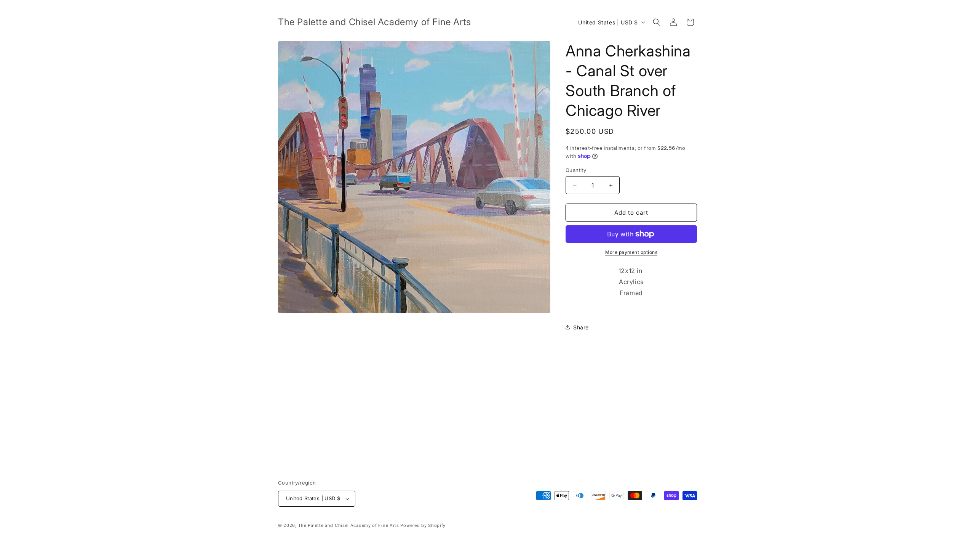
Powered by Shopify (423, 525)
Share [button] (581, 327)
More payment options (631, 252)
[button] (656, 22)
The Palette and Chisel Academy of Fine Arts (348, 525)
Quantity (576, 170)
